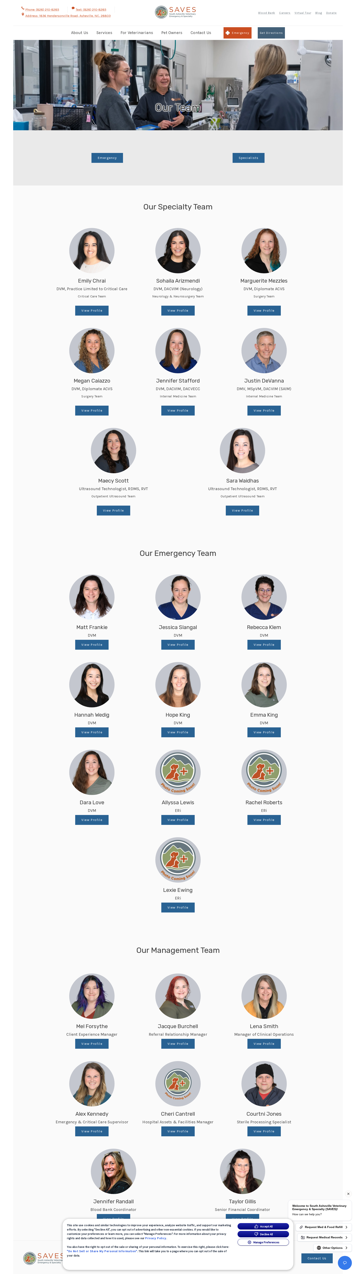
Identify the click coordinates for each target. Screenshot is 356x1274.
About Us (79, 32)
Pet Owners (171, 32)
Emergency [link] (240, 33)
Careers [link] (284, 12)
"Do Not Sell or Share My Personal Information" (102, 1251)
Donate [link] (331, 12)
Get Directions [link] (271, 33)
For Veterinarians (137, 32)
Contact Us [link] (201, 32)
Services (104, 32)
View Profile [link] (91, 310)
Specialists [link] (248, 158)
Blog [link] (318, 12)
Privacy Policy (155, 1238)
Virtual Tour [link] (303, 12)
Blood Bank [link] (266, 12)
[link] (175, 12)
